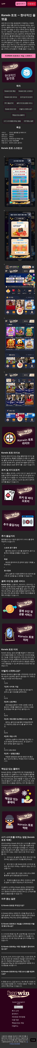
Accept (33, 1040)
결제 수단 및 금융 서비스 (25, 103)
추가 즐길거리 (8, 103)
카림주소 (15, 1026)
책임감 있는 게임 (18, 1023)
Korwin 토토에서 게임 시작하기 (18, 56)
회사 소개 (15, 1011)
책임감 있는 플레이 (18, 115)
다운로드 (31, 4)
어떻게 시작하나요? (25, 109)
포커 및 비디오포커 (26, 97)
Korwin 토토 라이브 (11, 97)
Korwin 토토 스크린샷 (25, 91)
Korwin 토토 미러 (10, 109)
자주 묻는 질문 (28, 121)
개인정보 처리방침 (18, 1017)
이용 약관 (15, 1020)
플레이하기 (20, 4)
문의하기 (15, 1014)
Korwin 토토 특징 (10, 91)
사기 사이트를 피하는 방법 (12, 121)
